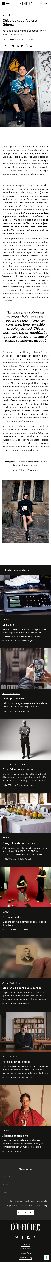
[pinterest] (13, 46)
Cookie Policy (25, 1257)
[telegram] (31, 46)
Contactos (25, 1248)
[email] (4, 46)
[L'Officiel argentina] (25, 4)
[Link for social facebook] (22, 1238)
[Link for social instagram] (28, 1238)
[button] (45, 512)
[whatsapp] (26, 46)
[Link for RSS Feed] (34, 1237)
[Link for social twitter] (16, 1238)
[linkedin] (18, 46)
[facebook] (9, 46)
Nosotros (25, 1244)
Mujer (6, 14)
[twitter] (22, 46)
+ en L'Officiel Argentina (25, 470)
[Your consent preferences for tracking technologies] (46, 1257)
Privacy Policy (41, 1205)
